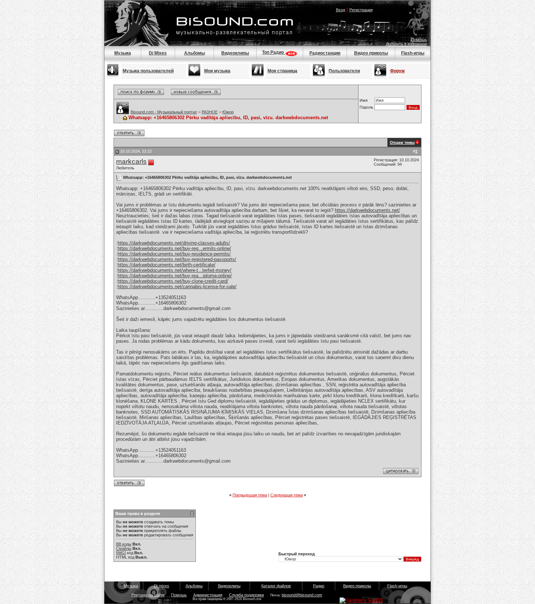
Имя (364, 100)
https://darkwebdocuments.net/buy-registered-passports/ (177, 259)
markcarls (131, 161)
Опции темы (402, 142)
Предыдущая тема (250, 495)
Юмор (228, 112)
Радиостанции (324, 53)
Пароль (366, 107)
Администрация (207, 595)
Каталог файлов (276, 586)
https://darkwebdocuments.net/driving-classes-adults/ (174, 243)
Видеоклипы (235, 53)
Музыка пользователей (148, 70)
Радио (318, 586)
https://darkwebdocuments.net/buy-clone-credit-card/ (173, 281)
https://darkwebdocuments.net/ (367, 210)
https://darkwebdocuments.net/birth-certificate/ (166, 264)
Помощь (419, 39)
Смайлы (123, 548)
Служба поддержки (246, 595)
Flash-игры (412, 53)
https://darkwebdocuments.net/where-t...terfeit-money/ (174, 270)
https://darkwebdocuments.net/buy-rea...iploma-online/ (175, 275)
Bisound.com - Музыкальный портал (164, 112)
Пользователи (344, 70)
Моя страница (282, 70)
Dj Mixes (158, 53)
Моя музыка (217, 70)
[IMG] (121, 553)
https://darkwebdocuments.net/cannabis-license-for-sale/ (177, 286)
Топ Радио (273, 52)
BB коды (123, 544)
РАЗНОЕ (210, 112)
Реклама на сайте (148, 595)
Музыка (122, 53)
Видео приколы (371, 53)
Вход (340, 10)
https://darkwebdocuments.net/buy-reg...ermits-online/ (174, 248)
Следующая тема (286, 495)
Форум (397, 70)
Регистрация (361, 10)
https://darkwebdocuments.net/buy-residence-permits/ (174, 254)
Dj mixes (161, 586)
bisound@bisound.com (302, 595)
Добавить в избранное (406, 44)
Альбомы (194, 53)
